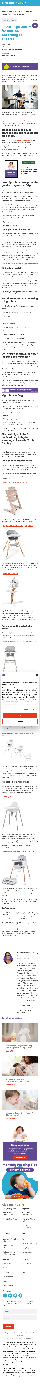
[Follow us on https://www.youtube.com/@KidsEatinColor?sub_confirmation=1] (10, 1295)
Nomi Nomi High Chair (10, 574)
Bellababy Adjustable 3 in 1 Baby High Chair (18, 851)
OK (20, 715)
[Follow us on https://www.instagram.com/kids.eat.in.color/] (5, 1295)
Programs (25, 1209)
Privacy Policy (11, 1338)
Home (4, 11)
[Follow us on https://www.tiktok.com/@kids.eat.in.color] (15, 1295)
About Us (25, 1260)
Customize (19, 721)
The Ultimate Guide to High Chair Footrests (23, 263)
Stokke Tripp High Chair (11, 482)
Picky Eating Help (9, 1209)
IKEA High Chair (8, 797)
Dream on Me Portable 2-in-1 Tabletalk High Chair (20, 641)
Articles (6, 1260)
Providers (6, 1233)
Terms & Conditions (26, 1338)
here (30, 697)
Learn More (10, 1051)
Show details (29, 709)
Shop (23, 1233)
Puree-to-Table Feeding (10, 149)
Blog (10, 11)
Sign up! (8, 1326)
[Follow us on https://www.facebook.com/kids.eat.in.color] (20, 1295)
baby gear (28, 121)
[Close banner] (37, 675)
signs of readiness (23, 140)
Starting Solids (9, 20)
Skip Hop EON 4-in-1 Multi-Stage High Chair (18, 526)
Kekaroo (24, 482)
